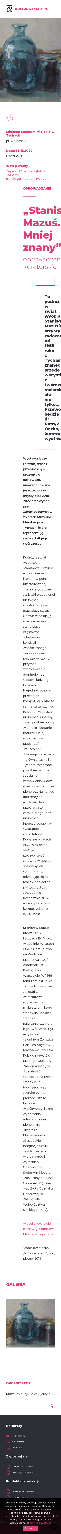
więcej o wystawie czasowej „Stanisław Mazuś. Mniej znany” (38, 1229)
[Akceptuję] (56, 1516)
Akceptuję (30, 1528)
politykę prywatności (41, 1522)
